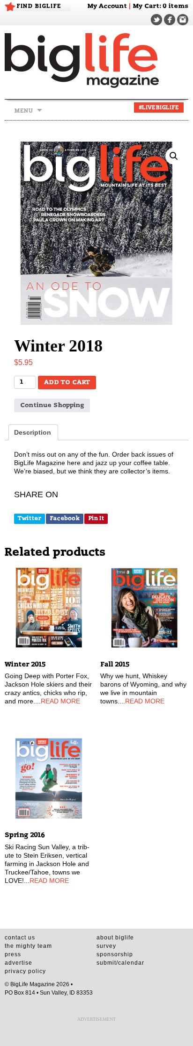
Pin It (96, 518)
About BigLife (115, 937)
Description (32, 432)
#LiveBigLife (159, 107)
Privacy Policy (25, 971)
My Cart (146, 6)
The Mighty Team (28, 946)
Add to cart (67, 383)
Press (13, 954)
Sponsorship (114, 954)
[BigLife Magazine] (96, 60)
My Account (107, 6)
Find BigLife (38, 6)
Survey (106, 946)
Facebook (65, 518)
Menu (23, 111)
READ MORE (60, 701)
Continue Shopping (52, 405)
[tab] (33, 432)
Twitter (29, 518)
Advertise (18, 963)
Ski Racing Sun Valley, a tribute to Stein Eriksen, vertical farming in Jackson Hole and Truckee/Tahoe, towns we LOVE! (47, 863)
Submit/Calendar (120, 963)
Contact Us (20, 937)
